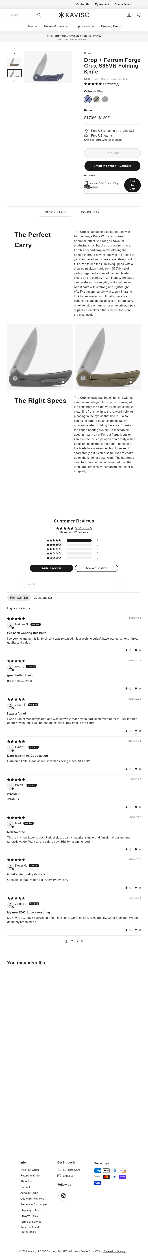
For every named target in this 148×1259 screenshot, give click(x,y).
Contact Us (82, 4)
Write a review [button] (52, 568)
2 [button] (72, 941)
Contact (25, 1187)
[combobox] (25, 15)
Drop (87, 78)
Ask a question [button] (96, 568)
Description (55, 212)
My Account (102, 4)
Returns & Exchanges (34, 1204)
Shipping (89, 140)
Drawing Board (111, 26)
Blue (87, 99)
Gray (105, 99)
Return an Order (30, 1175)
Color (93, 91)
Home (87, 53)
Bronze (96, 99)
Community (90, 212)
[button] (93, 84)
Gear (30, 26)
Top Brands (83, 26)
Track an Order (29, 1169)
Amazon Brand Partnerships (29, 1229)
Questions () (43, 597)
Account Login (29, 1192)
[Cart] (138, 15)
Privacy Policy (29, 1215)
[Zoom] (48, 67)
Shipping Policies (31, 1210)
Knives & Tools (54, 26)
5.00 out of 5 (83, 528)
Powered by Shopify (114, 1251)
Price (88, 110)
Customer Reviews (32, 1198)
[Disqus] (74, 1103)
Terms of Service (31, 1221)
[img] (16, 618)
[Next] (14, 80)
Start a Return (123, 4)
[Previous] (14, 54)
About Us (26, 1181)
